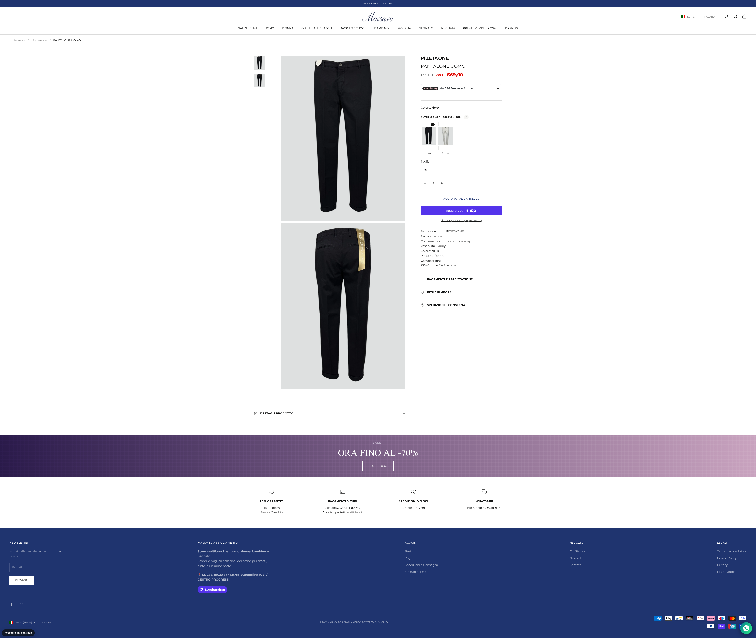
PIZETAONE (435, 58)
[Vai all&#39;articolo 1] (259, 63)
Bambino (381, 28)
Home (18, 40)
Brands (511, 28)
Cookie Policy (727, 558)
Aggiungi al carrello (461, 198)
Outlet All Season (316, 28)
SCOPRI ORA (378, 465)
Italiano (709, 16)
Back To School (353, 28)
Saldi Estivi (247, 28)
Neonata (448, 28)
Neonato (426, 28)
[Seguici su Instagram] (22, 605)
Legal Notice (726, 572)
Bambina (404, 28)
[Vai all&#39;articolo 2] (259, 80)
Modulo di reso (415, 572)
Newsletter (578, 558)
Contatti (576, 565)
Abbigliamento (38, 40)
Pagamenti (413, 558)
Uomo (269, 28)
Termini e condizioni (732, 551)
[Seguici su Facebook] (11, 605)
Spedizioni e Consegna (421, 565)
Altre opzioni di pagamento (461, 220)
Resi (408, 551)
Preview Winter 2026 (480, 28)
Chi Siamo (577, 551)
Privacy (722, 565)
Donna (287, 28)
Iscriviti (21, 580)
